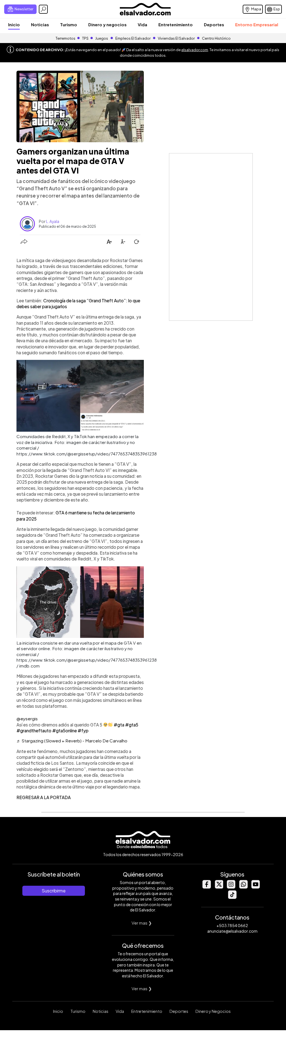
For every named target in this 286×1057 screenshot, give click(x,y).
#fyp (83, 730)
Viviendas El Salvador (176, 38)
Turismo (68, 24)
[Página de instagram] (231, 887)
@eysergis (27, 718)
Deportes (214, 24)
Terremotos (65, 38)
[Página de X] (218, 887)
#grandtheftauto (33, 730)
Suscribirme (54, 891)
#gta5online (64, 730)
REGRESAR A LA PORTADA (43, 797)
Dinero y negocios (107, 24)
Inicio (14, 24)
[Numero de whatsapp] (243, 887)
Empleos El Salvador (133, 38)
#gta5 (131, 724)
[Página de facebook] (206, 887)
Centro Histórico (216, 38)
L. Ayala (52, 221)
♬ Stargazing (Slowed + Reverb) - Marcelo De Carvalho (71, 740)
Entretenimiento (175, 24)
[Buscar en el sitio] (43, 9)
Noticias (40, 24)
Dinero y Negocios (213, 1011)
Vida (142, 24)
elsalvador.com (194, 49)
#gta (119, 724)
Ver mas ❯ (142, 922)
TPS (85, 38)
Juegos (101, 38)
